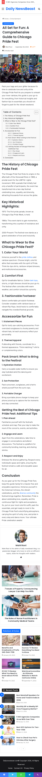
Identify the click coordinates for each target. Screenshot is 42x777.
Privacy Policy (29, 768)
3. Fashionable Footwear (17, 128)
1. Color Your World (14, 123)
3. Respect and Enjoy (18, 155)
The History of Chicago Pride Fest (17, 116)
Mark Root (21, 545)
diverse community (27, 493)
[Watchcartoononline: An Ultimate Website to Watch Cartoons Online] (31, 664)
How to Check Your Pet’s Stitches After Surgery (26, 738)
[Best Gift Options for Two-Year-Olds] (8, 730)
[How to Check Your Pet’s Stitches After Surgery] (8, 740)
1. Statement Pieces (17, 133)
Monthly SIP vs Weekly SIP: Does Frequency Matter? (27, 707)
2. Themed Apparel (17, 135)
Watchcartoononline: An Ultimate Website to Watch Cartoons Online (31, 674)
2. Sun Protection (16, 142)
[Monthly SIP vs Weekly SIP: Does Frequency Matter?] (8, 709)
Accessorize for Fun (12, 131)
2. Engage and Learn (18, 153)
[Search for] (39, 9)
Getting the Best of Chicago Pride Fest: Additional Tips (21, 148)
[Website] (21, 557)
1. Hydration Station (17, 140)
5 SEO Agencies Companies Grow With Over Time (28, 718)
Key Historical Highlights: (14, 118)
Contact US (18, 768)
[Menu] (3, 9)
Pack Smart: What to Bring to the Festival (22, 138)
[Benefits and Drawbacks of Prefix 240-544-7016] (11, 640)
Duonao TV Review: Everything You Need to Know (30, 650)
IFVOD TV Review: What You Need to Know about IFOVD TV (10, 674)
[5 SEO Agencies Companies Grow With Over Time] (8, 720)
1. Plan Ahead (15, 151)
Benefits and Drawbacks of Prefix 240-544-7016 (10, 650)
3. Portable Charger (17, 144)
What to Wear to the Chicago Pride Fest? (20, 121)
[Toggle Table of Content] (35, 112)
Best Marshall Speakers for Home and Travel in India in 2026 (27, 697)
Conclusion (9, 158)
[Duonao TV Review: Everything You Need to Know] (31, 640)
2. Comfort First (13, 126)
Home (6, 19)
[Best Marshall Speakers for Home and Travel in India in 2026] (8, 698)
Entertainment (15, 19)
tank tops (34, 280)
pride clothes (27, 257)
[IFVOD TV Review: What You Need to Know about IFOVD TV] (11, 664)
